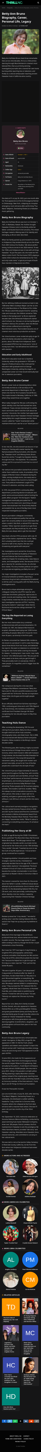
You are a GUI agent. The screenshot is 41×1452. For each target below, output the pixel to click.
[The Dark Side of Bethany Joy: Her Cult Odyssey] (11, 1310)
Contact (26, 1436)
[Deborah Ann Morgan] (30, 1168)
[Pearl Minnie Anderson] (30, 1261)
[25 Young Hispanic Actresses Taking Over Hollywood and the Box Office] (30, 1310)
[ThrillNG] (14, 2)
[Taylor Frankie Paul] (11, 1234)
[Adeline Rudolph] (30, 1188)
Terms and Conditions (13, 1439)
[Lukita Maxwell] (11, 1214)
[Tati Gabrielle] (11, 1168)
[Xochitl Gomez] (11, 1188)
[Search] (38, 2)
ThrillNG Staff (24, 26)
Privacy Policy (20, 1441)
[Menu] (3, 2)
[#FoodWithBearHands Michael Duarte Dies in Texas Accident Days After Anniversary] (20, 908)
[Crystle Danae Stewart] (30, 1234)
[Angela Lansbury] (11, 1261)
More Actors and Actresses (17, 1155)
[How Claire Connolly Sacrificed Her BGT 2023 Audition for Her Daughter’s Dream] (11, 1371)
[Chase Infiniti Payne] (30, 1214)
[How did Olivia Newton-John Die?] (11, 1399)
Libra (20, 169)
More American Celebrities (17, 1202)
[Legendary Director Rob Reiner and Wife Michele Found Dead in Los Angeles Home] (11, 1340)
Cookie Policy (29, 1439)
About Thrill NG (15, 1436)
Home (3, 8)
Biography (10, 8)
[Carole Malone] (30, 1281)
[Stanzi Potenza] (11, 1281)
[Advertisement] (20, 101)
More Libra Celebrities (14, 1248)
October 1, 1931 (23, 154)
